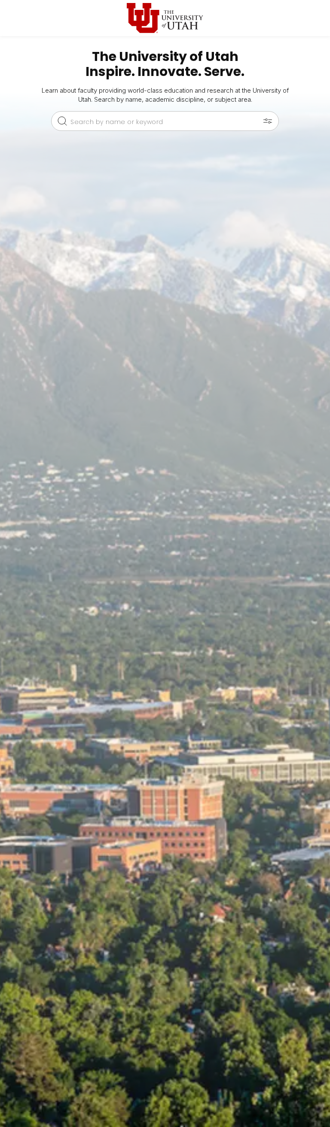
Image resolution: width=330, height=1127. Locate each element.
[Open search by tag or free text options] (267, 121)
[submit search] (62, 121)
